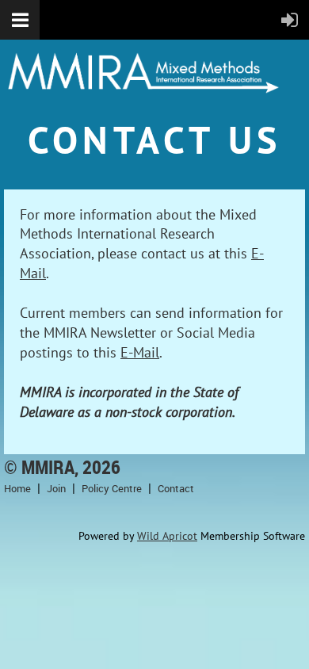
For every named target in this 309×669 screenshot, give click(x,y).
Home (17, 488)
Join (56, 488)
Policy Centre (112, 488)
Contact (176, 488)
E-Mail (139, 352)
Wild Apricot (167, 536)
